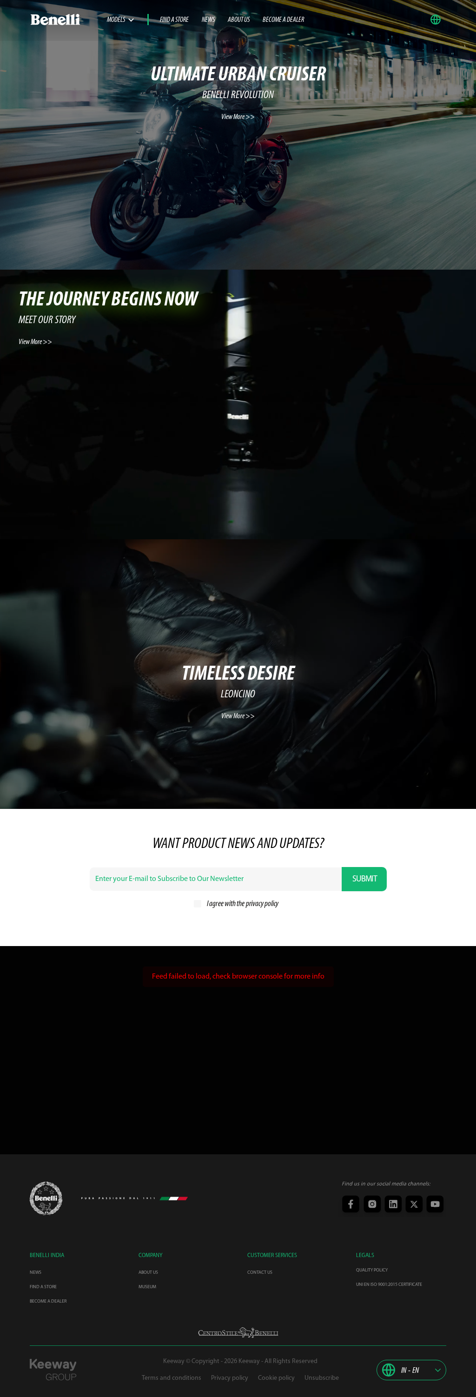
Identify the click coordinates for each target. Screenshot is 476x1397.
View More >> (238, 117)
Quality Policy (372, 1270)
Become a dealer (283, 20)
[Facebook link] (350, 1204)
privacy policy (262, 904)
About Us (239, 20)
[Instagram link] (371, 1204)
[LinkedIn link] (392, 1204)
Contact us (259, 1272)
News (208, 20)
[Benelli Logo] (68, 19)
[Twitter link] (413, 1204)
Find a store (174, 20)
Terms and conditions (171, 1378)
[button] (438, 19)
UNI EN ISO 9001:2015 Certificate (389, 1284)
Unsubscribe (321, 1378)
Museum (147, 1287)
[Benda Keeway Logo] (46, 1198)
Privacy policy (229, 1378)
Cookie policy (276, 1378)
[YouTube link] (434, 1204)
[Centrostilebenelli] (238, 1332)
